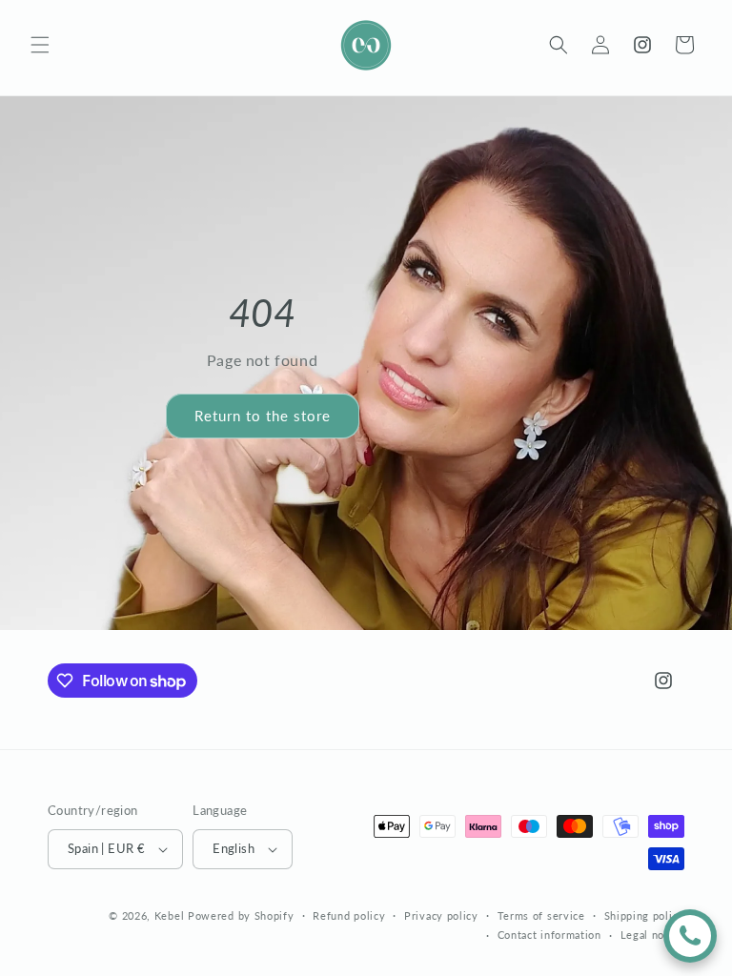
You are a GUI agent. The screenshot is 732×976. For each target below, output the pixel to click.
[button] (40, 45)
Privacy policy (441, 915)
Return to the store (262, 415)
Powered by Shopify (241, 915)
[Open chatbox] (690, 936)
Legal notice (652, 934)
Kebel (169, 915)
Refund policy (349, 915)
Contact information (549, 934)
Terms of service (541, 915)
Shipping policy (644, 915)
